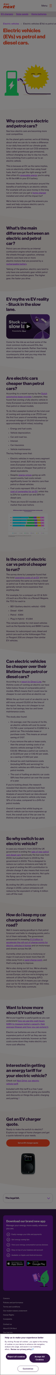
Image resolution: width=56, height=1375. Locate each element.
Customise (28, 1368)
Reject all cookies (16, 1356)
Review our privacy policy (21, 1349)
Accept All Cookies (40, 1358)
